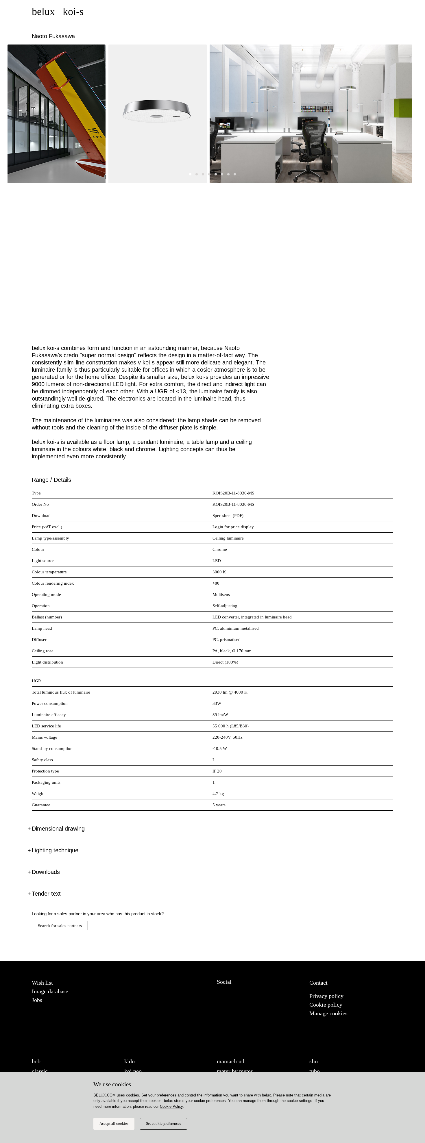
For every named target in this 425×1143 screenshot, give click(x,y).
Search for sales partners (60, 925)
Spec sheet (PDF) (227, 515)
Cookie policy (325, 1004)
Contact (318, 982)
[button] (190, 174)
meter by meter (235, 1071)
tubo (314, 1071)
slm (313, 1061)
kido (129, 1061)
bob (36, 1061)
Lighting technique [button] (55, 850)
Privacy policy (326, 996)
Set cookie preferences (163, 1124)
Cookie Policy (171, 1106)
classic (40, 1071)
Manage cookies (328, 1013)
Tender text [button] (46, 893)
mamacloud (230, 1061)
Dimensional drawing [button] (58, 828)
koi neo (133, 1071)
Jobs (37, 1000)
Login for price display (233, 527)
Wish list (42, 982)
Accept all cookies (113, 1124)
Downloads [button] (46, 872)
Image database (50, 991)
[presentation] (16, 185)
